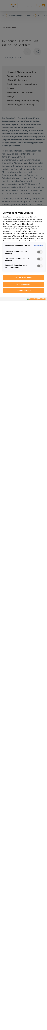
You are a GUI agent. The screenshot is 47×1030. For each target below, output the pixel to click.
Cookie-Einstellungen (23, 290)
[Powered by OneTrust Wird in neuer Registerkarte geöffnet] (36, 299)
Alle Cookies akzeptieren (24, 277)
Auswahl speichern (23, 284)
